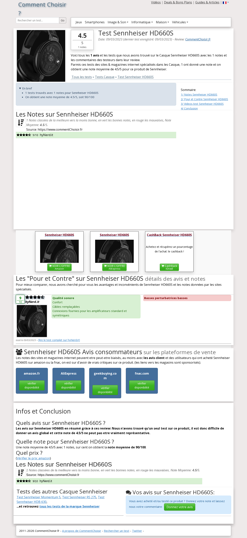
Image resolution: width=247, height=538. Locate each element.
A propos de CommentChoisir (81, 531)
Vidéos (156, 2)
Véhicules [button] (179, 22)
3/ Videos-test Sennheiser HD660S (202, 104)
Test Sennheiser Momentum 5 (39, 497)
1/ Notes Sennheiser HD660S (199, 94)
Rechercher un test (116, 531)
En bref (27, 88)
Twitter (137, 531)
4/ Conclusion (189, 108)
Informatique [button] (141, 22)
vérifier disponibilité (32, 385)
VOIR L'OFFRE (61, 267)
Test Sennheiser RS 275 (79, 497)
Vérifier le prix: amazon (33, 458)
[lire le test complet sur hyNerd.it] (59, 340)
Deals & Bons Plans (178, 2)
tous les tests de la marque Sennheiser (69, 506)
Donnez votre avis (180, 507)
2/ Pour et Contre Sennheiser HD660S (204, 99)
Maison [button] (161, 22)
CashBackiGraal (170, 267)
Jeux (79, 22)
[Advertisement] (206, 168)
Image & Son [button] (117, 22)
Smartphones (95, 22)
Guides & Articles (207, 2)
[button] (226, 2)
